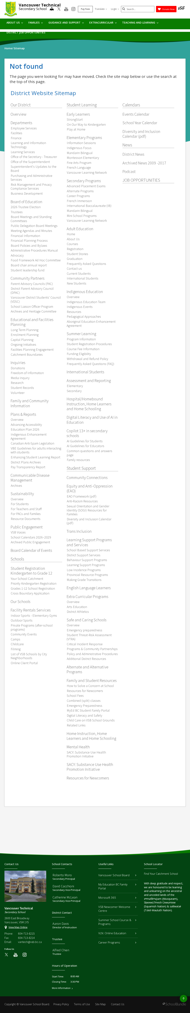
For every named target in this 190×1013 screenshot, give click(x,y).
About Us (13, 22)
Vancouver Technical (40, 5)
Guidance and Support (64, 22)
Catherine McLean (65, 897)
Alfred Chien (61, 950)
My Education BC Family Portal (112, 886)
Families (34, 22)
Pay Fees (85, 9)
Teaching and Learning (139, 22)
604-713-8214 (26, 938)
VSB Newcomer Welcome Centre (114, 909)
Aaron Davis (61, 923)
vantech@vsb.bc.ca (30, 942)
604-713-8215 (26, 933)
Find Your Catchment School (161, 873)
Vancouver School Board (114, 875)
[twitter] (59, 9)
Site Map (100, 1004)
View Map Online (18, 927)
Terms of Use (82, 1004)
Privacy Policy (61, 1004)
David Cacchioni (63, 886)
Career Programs (109, 942)
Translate (100, 9)
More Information (61, 988)
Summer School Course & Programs (114, 922)
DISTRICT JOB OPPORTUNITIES (25, 32)
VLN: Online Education (112, 933)
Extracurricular (101, 22)
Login (114, 9)
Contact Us (117, 1004)
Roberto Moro (62, 875)
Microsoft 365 (107, 897)
